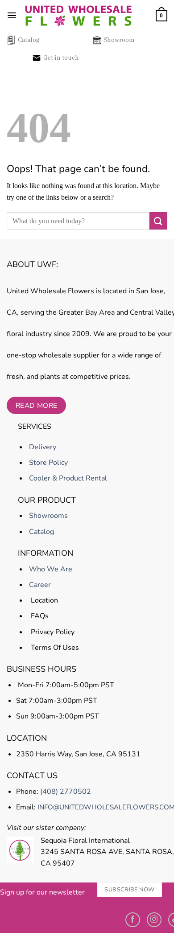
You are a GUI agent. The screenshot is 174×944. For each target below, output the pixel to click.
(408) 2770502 (65, 791)
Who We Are (49, 569)
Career (39, 585)
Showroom (119, 40)
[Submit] (158, 221)
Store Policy (47, 463)
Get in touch (61, 58)
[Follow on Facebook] (132, 919)
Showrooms (47, 516)
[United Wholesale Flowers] (78, 15)
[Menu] (12, 15)
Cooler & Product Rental (67, 478)
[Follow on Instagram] (154, 919)
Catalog (29, 40)
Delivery (41, 447)
